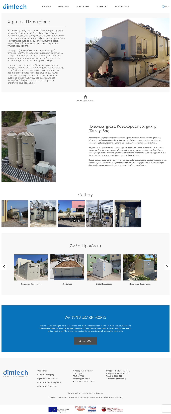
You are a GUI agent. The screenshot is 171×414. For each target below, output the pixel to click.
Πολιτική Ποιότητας (45, 374)
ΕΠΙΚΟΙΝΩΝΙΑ (122, 6)
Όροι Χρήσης (42, 371)
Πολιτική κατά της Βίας (47, 386)
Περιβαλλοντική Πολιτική (47, 378)
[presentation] (4, 267)
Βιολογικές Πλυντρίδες (31, 284)
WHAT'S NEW (83, 6)
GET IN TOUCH (86, 341)
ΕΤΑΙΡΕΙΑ (46, 6)
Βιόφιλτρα (67, 284)
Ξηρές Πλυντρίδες (104, 284)
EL (166, 6)
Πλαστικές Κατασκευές (140, 284)
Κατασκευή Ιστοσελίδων (78, 393)
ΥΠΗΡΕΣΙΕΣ (102, 6)
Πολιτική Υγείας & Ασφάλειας (49, 382)
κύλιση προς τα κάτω (85, 100)
